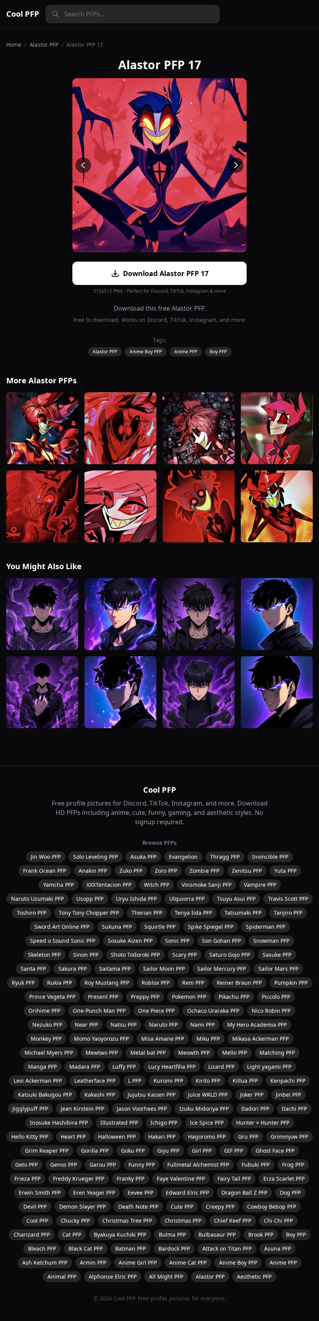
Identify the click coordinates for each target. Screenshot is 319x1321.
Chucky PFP (75, 1220)
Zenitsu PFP (247, 870)
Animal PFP (61, 1276)
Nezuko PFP (47, 1024)
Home (13, 44)
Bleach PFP (42, 1248)
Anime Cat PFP (188, 1262)
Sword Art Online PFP (61, 926)
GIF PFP (233, 1150)
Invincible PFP (270, 856)
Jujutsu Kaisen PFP (151, 1094)
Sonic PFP (177, 940)
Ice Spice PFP (207, 1122)
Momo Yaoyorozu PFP (101, 1038)
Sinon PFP (85, 954)
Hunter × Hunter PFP (262, 1122)
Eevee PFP (140, 1192)
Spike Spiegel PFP (210, 926)
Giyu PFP (168, 1150)
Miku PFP (208, 1038)
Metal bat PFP (148, 1052)
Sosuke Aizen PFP (130, 940)
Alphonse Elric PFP (113, 1276)
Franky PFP (130, 1178)
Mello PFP (234, 1052)
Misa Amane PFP (162, 1038)
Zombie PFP (204, 870)
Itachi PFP (294, 1108)
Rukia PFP (59, 982)
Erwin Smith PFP (40, 1192)
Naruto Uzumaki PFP (37, 898)
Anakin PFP (93, 870)
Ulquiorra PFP (187, 898)
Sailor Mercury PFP (221, 968)
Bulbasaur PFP (217, 1234)
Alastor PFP (44, 44)
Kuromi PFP (168, 1080)
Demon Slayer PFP (82, 1206)
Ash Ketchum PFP (44, 1262)
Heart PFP (73, 1136)
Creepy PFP (220, 1206)
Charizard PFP (32, 1234)
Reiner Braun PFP (239, 982)
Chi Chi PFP (278, 1220)
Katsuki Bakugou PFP (45, 1094)
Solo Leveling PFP (95, 856)
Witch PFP (156, 884)
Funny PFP (141, 1164)
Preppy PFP (145, 996)
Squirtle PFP (159, 926)
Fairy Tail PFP (234, 1178)
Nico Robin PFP (271, 1010)
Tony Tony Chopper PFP (89, 912)
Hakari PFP (161, 1136)
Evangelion (183, 856)
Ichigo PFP (164, 1122)
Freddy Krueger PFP (78, 1178)
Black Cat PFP (85, 1248)
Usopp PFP (89, 898)
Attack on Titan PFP (227, 1248)
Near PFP (86, 1024)
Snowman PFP (271, 940)
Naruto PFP (163, 1024)
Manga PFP (42, 1066)
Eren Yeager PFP (94, 1192)
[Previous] (83, 165)
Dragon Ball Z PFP (244, 1192)
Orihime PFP (44, 1010)
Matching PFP (277, 1052)
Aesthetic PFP (254, 1276)
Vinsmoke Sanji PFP (206, 884)
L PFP (134, 1080)
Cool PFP (22, 14)
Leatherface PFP (95, 1080)
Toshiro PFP (31, 912)
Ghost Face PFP (275, 1150)
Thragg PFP (225, 856)
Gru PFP (248, 1136)
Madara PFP (84, 1066)
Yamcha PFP (58, 884)
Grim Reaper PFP (46, 1150)
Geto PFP (26, 1164)
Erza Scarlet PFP (284, 1178)
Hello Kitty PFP (29, 1136)
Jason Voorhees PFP (142, 1108)
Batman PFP (130, 1248)
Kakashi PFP (99, 1094)
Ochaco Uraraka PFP (213, 1010)
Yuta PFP (285, 870)
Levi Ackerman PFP (38, 1080)
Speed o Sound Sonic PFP (62, 940)
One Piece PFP (156, 1010)
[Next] (236, 165)
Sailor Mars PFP (278, 968)
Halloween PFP (117, 1136)
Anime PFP (185, 351)
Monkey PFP (46, 1038)
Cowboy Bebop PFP (271, 1206)
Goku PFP (133, 1150)
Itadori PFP (255, 1108)
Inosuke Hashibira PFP (59, 1122)
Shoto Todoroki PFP (135, 954)
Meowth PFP (194, 1052)
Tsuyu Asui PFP (236, 898)
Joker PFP (251, 1094)
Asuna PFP (277, 1248)
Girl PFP (202, 1150)
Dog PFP (290, 1192)
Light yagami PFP (269, 1066)
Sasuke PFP (277, 954)
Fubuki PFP (256, 1164)
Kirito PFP (208, 1080)
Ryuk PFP (23, 982)
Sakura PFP (72, 968)
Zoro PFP (166, 870)
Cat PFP (71, 1234)
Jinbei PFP (288, 1094)
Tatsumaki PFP (242, 912)
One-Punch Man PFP (99, 1010)
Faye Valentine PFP (181, 1178)
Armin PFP (93, 1262)
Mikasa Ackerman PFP (260, 1038)
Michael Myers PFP (49, 1052)
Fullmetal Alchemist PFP (198, 1164)
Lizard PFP (221, 1066)
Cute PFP (182, 1206)
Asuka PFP (143, 856)
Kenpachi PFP (287, 1080)
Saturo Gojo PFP (229, 954)
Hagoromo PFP (207, 1136)
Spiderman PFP (265, 926)
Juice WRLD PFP (208, 1094)
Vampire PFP (260, 884)
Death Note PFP (138, 1206)
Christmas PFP (183, 1220)
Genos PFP (63, 1164)
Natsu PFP (123, 1024)
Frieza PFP (27, 1178)
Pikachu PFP (234, 996)
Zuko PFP (130, 870)
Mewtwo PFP (102, 1052)
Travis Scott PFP (288, 898)
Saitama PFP (115, 968)
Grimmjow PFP (289, 1136)
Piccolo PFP (276, 996)
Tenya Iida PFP (193, 912)
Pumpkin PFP (291, 982)
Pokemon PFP (189, 996)
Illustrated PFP (119, 1122)
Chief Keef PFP (232, 1220)
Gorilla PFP (95, 1150)
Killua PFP (245, 1080)
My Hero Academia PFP (257, 1024)
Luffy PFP (124, 1066)
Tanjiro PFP (288, 912)
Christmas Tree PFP (127, 1220)
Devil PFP (35, 1206)
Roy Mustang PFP (106, 982)
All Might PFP (166, 1276)
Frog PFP (293, 1164)
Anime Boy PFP (146, 351)
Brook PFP (260, 1234)
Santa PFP (33, 968)
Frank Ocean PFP (44, 870)
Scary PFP (184, 954)
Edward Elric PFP (187, 1192)
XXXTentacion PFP (108, 884)
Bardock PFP (174, 1248)
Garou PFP (102, 1164)
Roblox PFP (156, 982)
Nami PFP (202, 1024)
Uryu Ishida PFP (136, 898)
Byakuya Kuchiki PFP (120, 1234)
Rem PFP (193, 982)
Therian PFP (146, 912)
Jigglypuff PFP (30, 1108)
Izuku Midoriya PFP (204, 1108)
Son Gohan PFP (221, 940)
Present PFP (103, 996)
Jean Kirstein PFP (82, 1108)
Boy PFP (218, 351)
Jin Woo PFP (46, 856)
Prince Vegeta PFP (52, 996)
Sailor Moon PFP (164, 968)
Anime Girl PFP (138, 1262)
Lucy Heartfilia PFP (172, 1066)
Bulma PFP (172, 1234)
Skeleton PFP (44, 954)
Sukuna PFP (117, 926)
